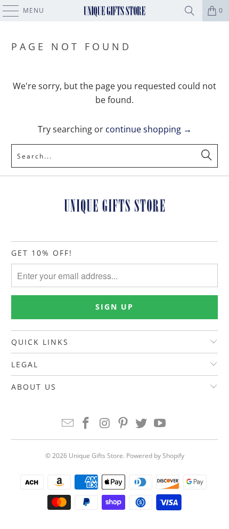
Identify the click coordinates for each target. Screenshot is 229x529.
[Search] (189, 10)
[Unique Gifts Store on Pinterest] (124, 423)
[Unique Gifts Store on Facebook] (86, 423)
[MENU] (5, 10)
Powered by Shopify (155, 455)
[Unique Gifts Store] (115, 10)
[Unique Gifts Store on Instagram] (105, 423)
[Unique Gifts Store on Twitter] (142, 423)
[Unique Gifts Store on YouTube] (160, 423)
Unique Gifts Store (96, 455)
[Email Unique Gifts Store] (68, 423)
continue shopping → (148, 129)
